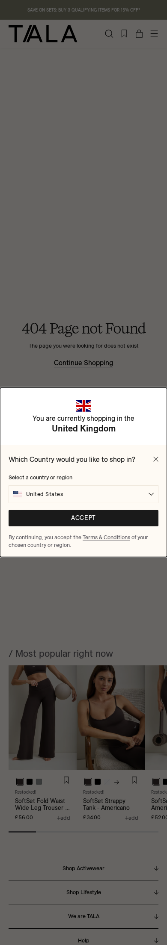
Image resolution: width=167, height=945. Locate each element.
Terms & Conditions (106, 537)
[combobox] (83, 494)
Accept (83, 518)
